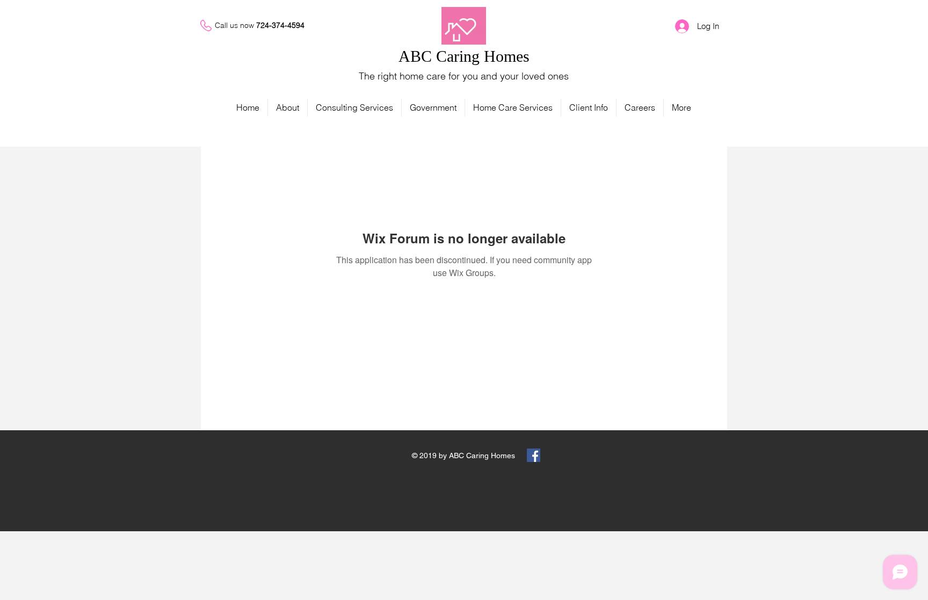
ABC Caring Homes (464, 56)
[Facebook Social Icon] (533, 455)
